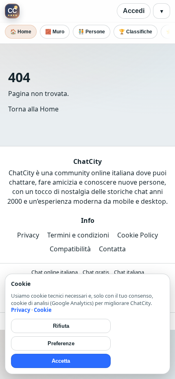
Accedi (133, 10)
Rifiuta (61, 326)
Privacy (28, 235)
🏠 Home (20, 32)
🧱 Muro (54, 32)
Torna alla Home (33, 109)
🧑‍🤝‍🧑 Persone (91, 32)
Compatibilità (70, 248)
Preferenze (61, 343)
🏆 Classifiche (135, 32)
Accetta (61, 361)
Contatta (112, 248)
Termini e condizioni (78, 235)
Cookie (43, 310)
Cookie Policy (137, 235)
